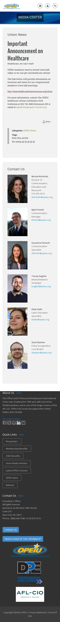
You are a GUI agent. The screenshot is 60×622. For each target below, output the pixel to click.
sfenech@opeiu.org (42, 253)
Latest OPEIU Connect (17, 470)
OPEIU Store (12, 477)
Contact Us (11, 529)
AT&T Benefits (13, 455)
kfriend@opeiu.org (41, 219)
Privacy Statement (37, 612)
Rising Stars (12, 441)
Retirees (10, 485)
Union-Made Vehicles (16, 463)
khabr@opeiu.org (40, 319)
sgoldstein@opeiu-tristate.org (31, 107)
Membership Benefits (17, 448)
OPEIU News (30, 130)
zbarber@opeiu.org (41, 352)
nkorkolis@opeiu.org (42, 197)
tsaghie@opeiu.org (41, 286)
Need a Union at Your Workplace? (23, 538)
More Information (11, 418)
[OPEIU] (11, 5)
